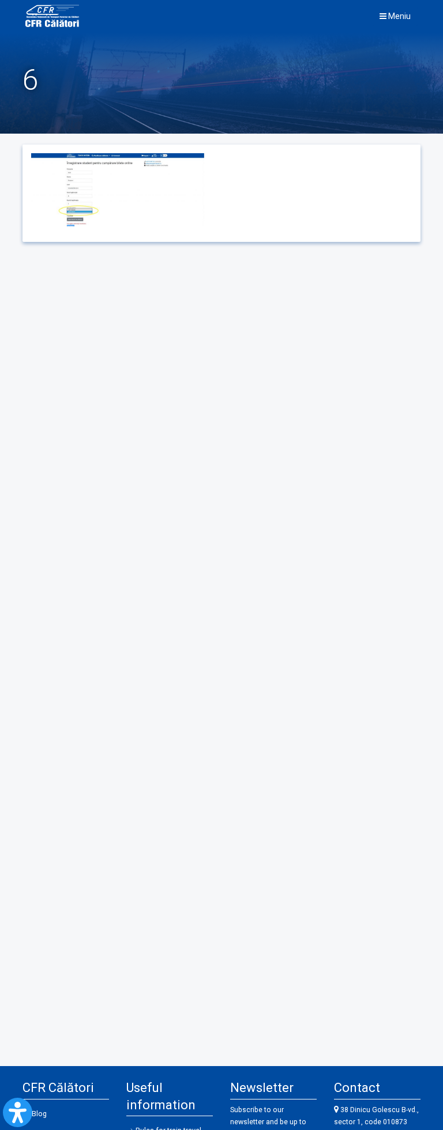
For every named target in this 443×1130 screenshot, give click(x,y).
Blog (39, 1114)
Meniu (398, 16)
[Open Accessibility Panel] (17, 1112)
